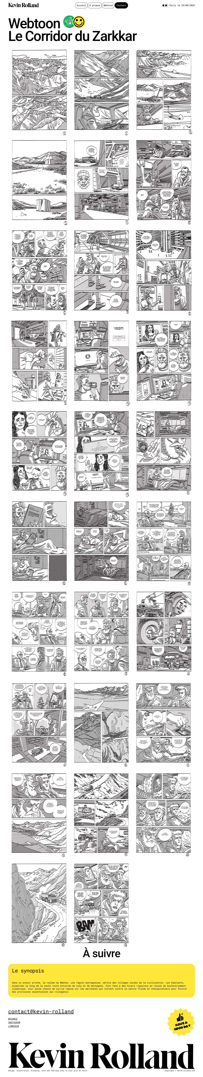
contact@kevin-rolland (41, 1011)
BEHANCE (13, 1018)
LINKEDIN (13, 1026)
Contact (121, 5)
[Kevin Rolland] (23, 5)
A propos (94, 5)
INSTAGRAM (14, 1022)
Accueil (81, 5)
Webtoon (108, 5)
